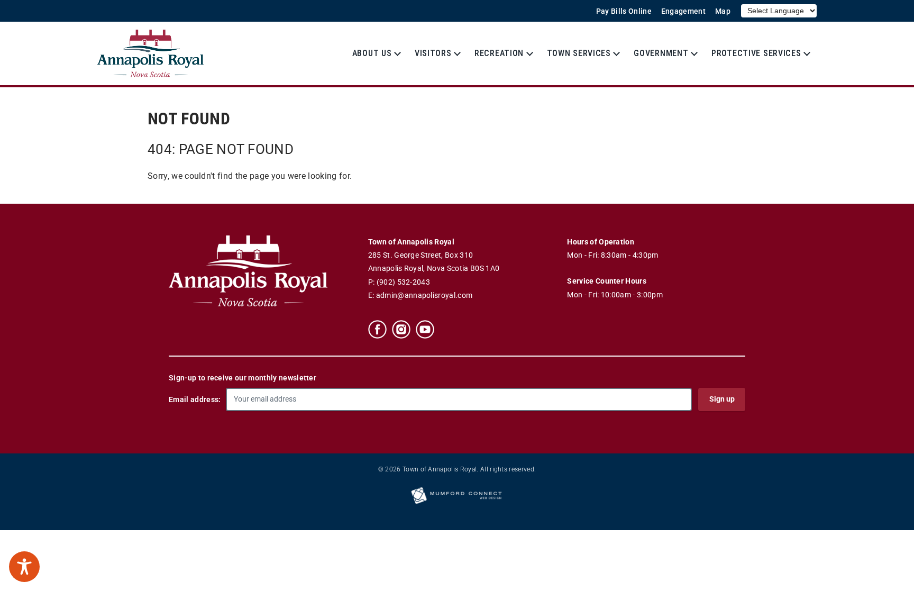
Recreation (499, 53)
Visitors (433, 53)
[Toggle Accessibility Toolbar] (24, 566)
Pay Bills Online (624, 11)
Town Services (579, 53)
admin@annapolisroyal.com (424, 295)
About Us (372, 53)
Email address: (195, 399)
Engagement (683, 11)
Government (661, 53)
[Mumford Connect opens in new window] (457, 503)
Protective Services (756, 53)
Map (722, 11)
